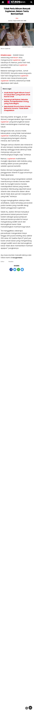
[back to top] (30, 708)
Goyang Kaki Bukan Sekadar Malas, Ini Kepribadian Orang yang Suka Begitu (16, 101)
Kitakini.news (6, 55)
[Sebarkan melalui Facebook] (11, 269)
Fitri (17, 18)
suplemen (17, 60)
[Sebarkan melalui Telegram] (22, 269)
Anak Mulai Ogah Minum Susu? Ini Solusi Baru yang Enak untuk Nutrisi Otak (17, 95)
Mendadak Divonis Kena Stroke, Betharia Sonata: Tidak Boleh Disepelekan (17, 108)
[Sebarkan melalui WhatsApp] (18, 269)
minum (15, 57)
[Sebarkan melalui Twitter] (14, 269)
